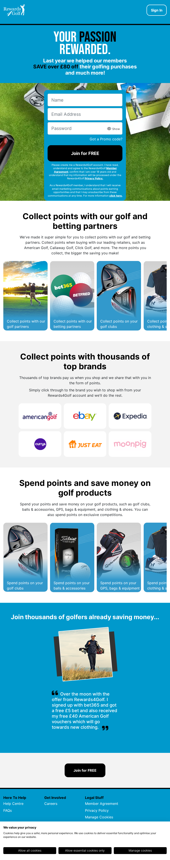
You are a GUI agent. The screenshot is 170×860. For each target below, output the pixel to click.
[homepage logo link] (14, 10)
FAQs (7, 810)
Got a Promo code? (106, 139)
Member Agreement (101, 803)
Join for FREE (85, 153)
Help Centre (13, 803)
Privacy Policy (97, 810)
